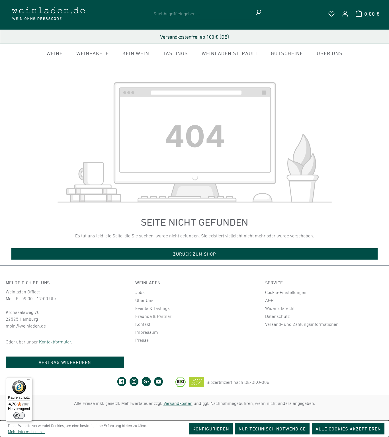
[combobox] (201, 13)
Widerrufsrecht (280, 308)
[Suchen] (258, 13)
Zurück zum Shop (194, 253)
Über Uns (144, 300)
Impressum (146, 332)
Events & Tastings (152, 308)
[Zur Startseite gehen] (48, 13)
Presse (142, 340)
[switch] (19, 415)
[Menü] (28, 380)
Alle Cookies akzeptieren (348, 428)
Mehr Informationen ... (26, 431)
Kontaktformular (55, 341)
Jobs (140, 292)
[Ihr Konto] (345, 14)
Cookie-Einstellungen (285, 292)
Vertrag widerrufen (65, 362)
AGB (269, 300)
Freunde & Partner (153, 316)
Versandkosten (178, 403)
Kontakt (142, 324)
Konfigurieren (211, 428)
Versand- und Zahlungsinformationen (302, 324)
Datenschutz (277, 316)
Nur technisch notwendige (272, 428)
